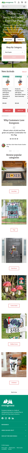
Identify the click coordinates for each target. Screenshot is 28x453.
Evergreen (7, 445)
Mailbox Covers (14, 344)
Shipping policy (12, 447)
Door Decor (14, 268)
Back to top (14, 392)
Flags (14, 229)
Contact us (20, 39)
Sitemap (10, 449)
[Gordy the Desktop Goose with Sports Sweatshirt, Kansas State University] (20, 81)
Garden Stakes (14, 305)
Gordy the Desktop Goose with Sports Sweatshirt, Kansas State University (20, 92)
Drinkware (14, 382)
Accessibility (4, 449)
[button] (22, 2)
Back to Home (8, 39)
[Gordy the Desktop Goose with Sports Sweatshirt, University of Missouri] (8, 81)
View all (24, 71)
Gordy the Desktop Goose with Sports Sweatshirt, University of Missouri (7, 93)
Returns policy (20, 447)
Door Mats (14, 191)
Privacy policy (4, 447)
